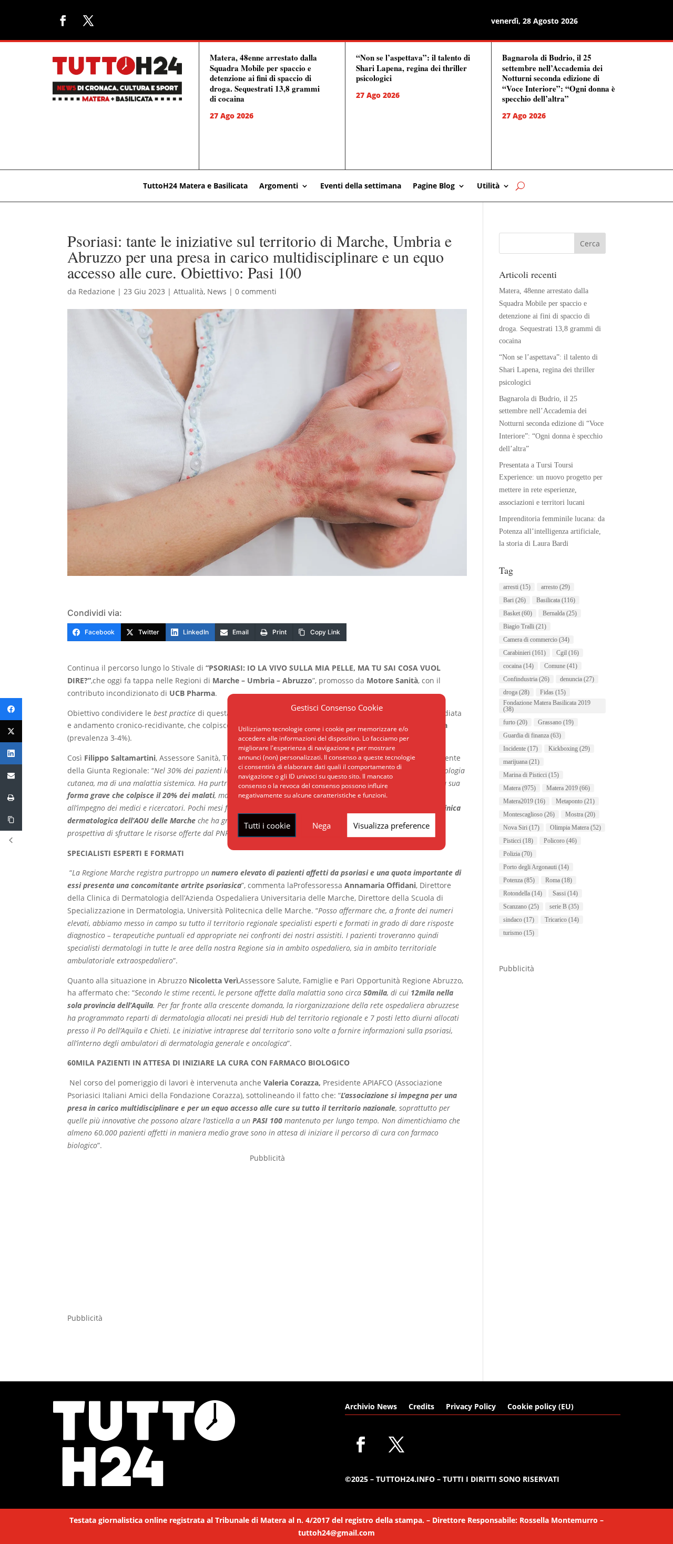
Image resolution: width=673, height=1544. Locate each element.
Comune (560, 666)
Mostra (580, 814)
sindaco (518, 919)
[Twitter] (11, 731)
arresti (517, 587)
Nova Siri (521, 827)
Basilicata (555, 600)
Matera (519, 788)
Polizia (517, 854)
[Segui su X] (88, 20)
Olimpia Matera (575, 827)
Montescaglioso (529, 814)
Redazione (96, 291)
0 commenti (256, 291)
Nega (321, 825)
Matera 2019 (568, 788)
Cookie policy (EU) (540, 1407)
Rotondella (522, 893)
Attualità (188, 291)
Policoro (560, 840)
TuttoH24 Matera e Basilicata (195, 186)
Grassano (556, 722)
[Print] (11, 797)
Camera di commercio (536, 639)
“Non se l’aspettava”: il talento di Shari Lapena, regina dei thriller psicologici (413, 68)
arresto (555, 587)
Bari (514, 600)
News (217, 291)
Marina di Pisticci (531, 775)
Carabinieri (524, 652)
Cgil (567, 652)
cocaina (518, 666)
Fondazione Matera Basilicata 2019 (546, 706)
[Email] (11, 775)
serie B (564, 906)
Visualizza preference (391, 825)
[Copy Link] (11, 820)
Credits (421, 1407)
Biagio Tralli (524, 626)
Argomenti (278, 186)
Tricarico (562, 919)
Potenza (519, 880)
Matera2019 (524, 801)
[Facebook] (11, 709)
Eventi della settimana (360, 186)
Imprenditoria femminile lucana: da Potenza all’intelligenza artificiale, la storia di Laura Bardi (552, 531)
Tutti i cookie (267, 825)
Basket (517, 613)
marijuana (521, 761)
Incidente (520, 748)
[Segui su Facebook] (63, 20)
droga (516, 692)
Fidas (553, 692)
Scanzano (521, 906)
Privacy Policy (471, 1407)
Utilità (488, 186)
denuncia (577, 679)
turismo (518, 933)
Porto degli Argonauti (536, 867)
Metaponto (575, 801)
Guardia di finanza (532, 735)
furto (515, 722)
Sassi (565, 893)
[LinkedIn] (11, 753)
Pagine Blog (434, 186)
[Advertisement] (267, 1238)
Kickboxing (569, 748)
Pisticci (518, 840)
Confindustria (526, 679)
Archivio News (371, 1407)
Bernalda (560, 613)
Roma (558, 880)
